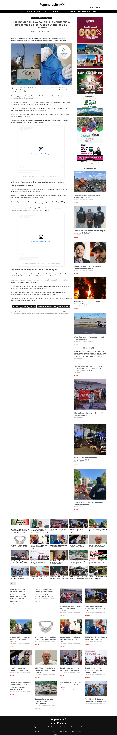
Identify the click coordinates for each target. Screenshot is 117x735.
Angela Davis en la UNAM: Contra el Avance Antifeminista (59, 577)
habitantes (33, 282)
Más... (13, 583)
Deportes (72, 11)
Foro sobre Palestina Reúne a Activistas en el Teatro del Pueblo (97, 562)
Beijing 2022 (16, 306)
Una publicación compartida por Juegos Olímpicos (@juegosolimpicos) (41, 176)
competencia (15, 191)
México (29, 11)
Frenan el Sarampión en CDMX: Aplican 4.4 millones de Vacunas (79, 577)
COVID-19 (33, 306)
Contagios (25, 306)
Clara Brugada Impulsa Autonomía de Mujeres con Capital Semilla (38, 562)
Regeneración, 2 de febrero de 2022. (22, 88)
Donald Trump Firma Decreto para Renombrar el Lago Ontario (38, 546)
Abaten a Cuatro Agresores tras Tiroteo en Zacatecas (98, 577)
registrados (40, 108)
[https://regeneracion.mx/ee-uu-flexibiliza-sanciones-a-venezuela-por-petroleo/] (58, 541)
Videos (94, 11)
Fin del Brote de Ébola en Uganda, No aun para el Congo (19, 577)
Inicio (22, 11)
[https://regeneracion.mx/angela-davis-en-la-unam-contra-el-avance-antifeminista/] (58, 572)
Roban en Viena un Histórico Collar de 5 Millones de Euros (19, 546)
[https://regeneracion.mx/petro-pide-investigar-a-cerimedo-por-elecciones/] (78, 541)
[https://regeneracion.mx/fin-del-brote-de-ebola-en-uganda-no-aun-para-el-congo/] (19, 572)
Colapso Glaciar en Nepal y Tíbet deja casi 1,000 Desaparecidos (77, 562)
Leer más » (76, 202)
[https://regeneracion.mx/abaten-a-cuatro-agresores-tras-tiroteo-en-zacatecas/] (97, 572)
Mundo (45, 11)
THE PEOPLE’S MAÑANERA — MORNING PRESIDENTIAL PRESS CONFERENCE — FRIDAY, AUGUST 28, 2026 (88, 368)
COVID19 (41, 18)
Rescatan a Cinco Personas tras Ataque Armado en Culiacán (98, 530)
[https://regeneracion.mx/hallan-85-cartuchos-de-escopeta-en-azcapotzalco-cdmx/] (78, 525)
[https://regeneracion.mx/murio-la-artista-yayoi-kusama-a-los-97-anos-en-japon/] (39, 572)
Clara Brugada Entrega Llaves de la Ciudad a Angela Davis (19, 561)
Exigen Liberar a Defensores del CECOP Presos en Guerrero (59, 530)
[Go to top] (113, 731)
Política (37, 11)
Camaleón (54, 11)
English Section (84, 11)
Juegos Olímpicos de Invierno (47, 306)
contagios (47, 286)
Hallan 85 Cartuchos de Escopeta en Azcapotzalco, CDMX (77, 531)
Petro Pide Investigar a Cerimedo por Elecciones (77, 546)
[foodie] (90, 164)
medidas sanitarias (64, 306)
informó (37, 298)
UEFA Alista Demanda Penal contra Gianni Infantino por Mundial (97, 546)
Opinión (63, 11)
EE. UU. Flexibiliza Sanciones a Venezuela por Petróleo (58, 546)
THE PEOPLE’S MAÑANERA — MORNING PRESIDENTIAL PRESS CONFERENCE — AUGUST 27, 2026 (58, 562)
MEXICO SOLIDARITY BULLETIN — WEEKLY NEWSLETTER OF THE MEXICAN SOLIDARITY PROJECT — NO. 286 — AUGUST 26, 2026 (90, 354)
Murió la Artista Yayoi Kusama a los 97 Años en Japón (39, 577)
